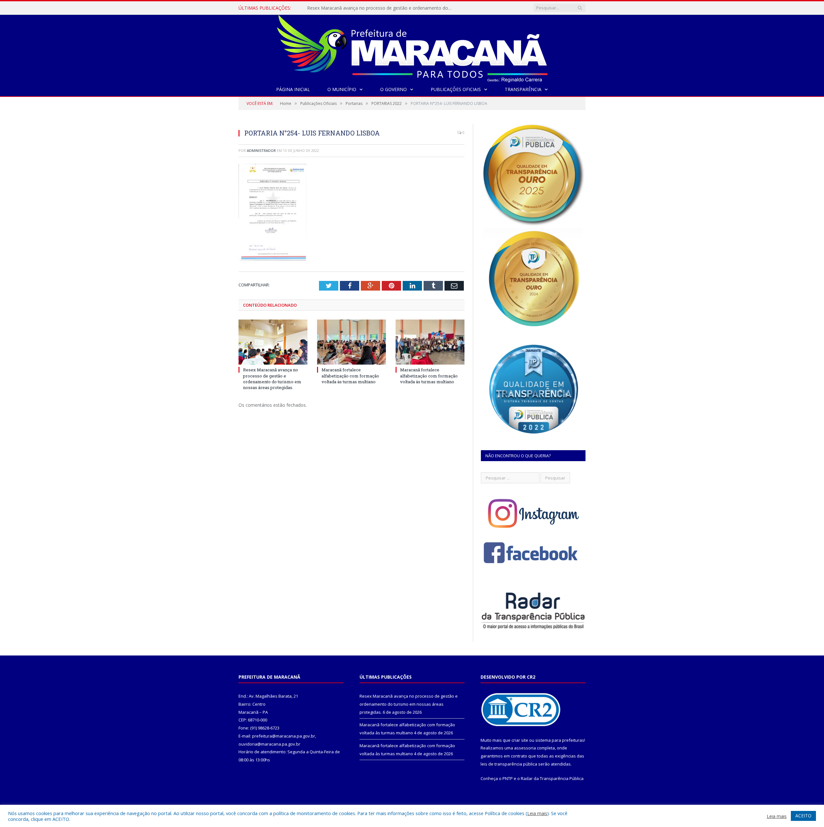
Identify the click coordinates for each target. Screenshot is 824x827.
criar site (519, 740)
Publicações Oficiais (456, 89)
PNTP (507, 778)
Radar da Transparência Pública (552, 778)
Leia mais (537, 813)
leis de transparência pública (509, 764)
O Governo (393, 89)
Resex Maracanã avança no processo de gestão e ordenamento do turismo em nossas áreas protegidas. (272, 378)
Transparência (523, 89)
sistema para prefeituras (559, 740)
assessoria (525, 748)
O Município (341, 89)
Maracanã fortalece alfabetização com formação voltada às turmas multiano (381, 8)
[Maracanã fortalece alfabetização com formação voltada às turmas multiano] (351, 342)
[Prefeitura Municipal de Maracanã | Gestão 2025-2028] (412, 47)
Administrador (261, 150)
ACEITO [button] (803, 816)
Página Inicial (293, 89)
